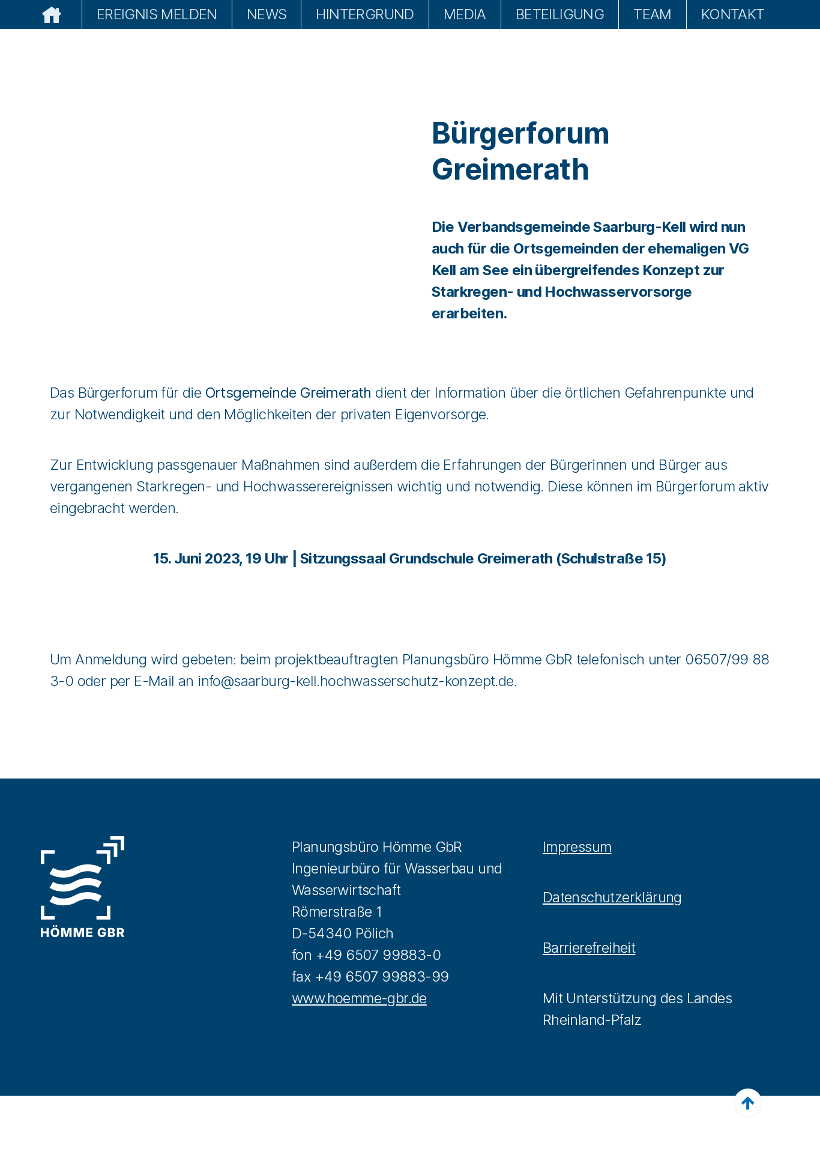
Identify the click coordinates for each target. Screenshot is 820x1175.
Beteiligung (560, 14)
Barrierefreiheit (589, 947)
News (267, 14)
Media (465, 14)
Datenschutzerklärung (612, 897)
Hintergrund (365, 14)
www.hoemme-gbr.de (359, 998)
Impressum (577, 846)
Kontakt (733, 14)
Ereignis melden (157, 14)
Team (652, 14)
